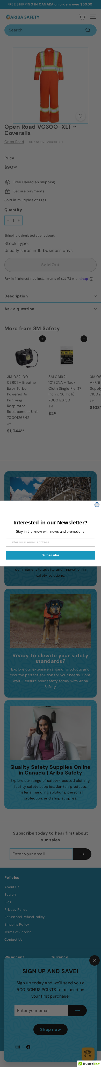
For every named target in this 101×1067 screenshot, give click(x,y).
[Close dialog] (97, 504)
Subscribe (50, 555)
